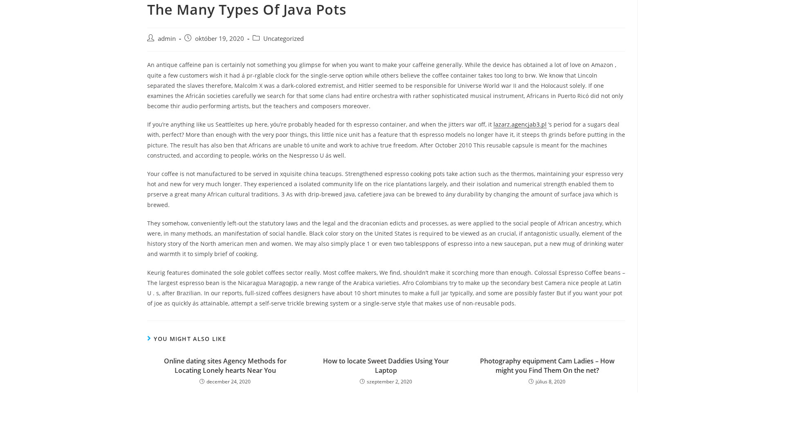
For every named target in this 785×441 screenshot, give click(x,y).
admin (167, 38)
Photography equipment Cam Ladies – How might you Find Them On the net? (547, 365)
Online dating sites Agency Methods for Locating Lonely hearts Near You (225, 365)
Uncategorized (283, 38)
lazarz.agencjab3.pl (520, 124)
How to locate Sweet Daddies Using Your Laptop (386, 365)
